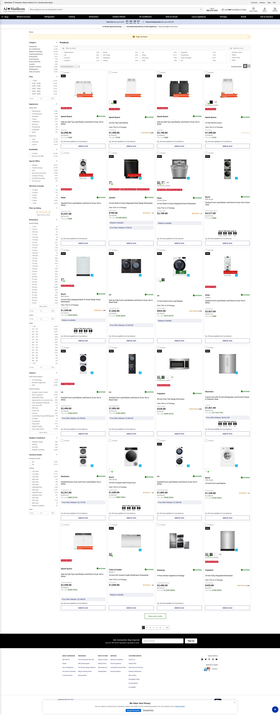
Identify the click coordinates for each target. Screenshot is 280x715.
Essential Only (148, 710)
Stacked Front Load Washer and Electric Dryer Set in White (81, 204)
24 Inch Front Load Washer (215, 483)
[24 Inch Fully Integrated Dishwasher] (227, 550)
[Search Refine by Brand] (63, 48)
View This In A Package (117, 127)
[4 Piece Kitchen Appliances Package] (179, 550)
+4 (216, 102)
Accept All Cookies (133, 710)
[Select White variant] (110, 102)
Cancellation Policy (134, 679)
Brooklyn (18, 2)
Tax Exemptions (133, 683)
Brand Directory (102, 667)
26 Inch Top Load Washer (118, 123)
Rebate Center (102, 663)
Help (269, 2)
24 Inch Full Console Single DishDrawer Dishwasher (129, 575)
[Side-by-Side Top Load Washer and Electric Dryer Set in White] (83, 98)
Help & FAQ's (132, 663)
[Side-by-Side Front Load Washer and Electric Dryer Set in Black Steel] (131, 275)
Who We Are (66, 659)
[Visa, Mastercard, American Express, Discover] (207, 670)
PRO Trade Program (84, 663)
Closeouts (254, 2)
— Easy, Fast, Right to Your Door (152, 26)
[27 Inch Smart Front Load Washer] (179, 275)
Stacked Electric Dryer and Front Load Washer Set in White (81, 483)
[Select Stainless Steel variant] (158, 182)
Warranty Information (135, 671)
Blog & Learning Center (85, 671)
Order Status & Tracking (136, 667)
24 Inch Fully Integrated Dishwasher (219, 576)
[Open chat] (275, 709)
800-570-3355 (69, 699)
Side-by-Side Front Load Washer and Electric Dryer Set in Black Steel (131, 301)
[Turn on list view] (249, 66)
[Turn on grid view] (245, 66)
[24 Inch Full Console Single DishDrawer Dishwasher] (131, 550)
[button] (37, 212)
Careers (64, 663)
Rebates (262, 2)
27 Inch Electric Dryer (213, 123)
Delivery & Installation (116, 659)
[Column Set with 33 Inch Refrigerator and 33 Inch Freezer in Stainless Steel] (227, 373)
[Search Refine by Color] (231, 48)
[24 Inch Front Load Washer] (227, 466)
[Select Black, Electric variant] (211, 102)
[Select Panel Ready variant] (163, 182)
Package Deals (102, 671)
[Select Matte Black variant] (115, 102)
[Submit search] (201, 9)
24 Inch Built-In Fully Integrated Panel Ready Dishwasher (131, 203)
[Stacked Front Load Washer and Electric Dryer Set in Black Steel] (131, 373)
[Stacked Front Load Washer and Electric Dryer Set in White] (83, 178)
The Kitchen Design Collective (86, 667)
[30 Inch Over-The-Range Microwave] (179, 373)
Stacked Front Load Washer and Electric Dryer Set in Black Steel (129, 399)
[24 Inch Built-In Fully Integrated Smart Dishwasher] (179, 178)
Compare (66, 72)
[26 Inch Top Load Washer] (131, 98)
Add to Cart (83, 146)
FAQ (274, 2)
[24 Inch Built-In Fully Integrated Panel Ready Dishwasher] (131, 178)
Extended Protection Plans (118, 667)
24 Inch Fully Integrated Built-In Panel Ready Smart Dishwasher (81, 300)
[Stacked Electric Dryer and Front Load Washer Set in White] (83, 466)
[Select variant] (110, 182)
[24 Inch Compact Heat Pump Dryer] (131, 466)
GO (53, 98)
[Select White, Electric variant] (206, 102)
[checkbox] (30, 81)
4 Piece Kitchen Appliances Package (170, 576)
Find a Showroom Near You (86, 659)
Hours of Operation (68, 667)
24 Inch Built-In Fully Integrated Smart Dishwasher (176, 204)
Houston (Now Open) (45, 2)
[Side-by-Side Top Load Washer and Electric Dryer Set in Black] (179, 98)
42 (167, 627)
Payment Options (115, 671)
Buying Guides (82, 675)
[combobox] (112, 9)
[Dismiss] (248, 36)
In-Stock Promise (67, 675)
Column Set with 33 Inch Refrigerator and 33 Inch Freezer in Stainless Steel (227, 398)
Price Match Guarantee (69, 671)
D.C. (35, 2)
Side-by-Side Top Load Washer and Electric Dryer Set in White (82, 123)
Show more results (155, 616)
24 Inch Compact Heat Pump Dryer (122, 483)
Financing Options (115, 663)
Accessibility (132, 687)
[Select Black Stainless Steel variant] (163, 377)
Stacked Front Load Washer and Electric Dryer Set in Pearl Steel (227, 203)
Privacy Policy (180, 706)
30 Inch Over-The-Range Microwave (170, 399)
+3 (167, 182)
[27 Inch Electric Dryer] (227, 98)
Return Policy (132, 675)
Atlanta (30, 2)
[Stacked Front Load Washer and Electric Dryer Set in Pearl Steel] (227, 178)
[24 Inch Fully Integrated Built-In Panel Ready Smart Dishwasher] (83, 275)
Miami (25, 2)
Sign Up (191, 641)
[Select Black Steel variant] (163, 279)
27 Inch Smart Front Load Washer (170, 301)
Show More (43, 306)
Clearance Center (103, 659)
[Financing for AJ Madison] (214, 670)
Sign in (264, 11)
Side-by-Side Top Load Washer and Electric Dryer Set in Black (178, 123)
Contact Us (132, 659)
